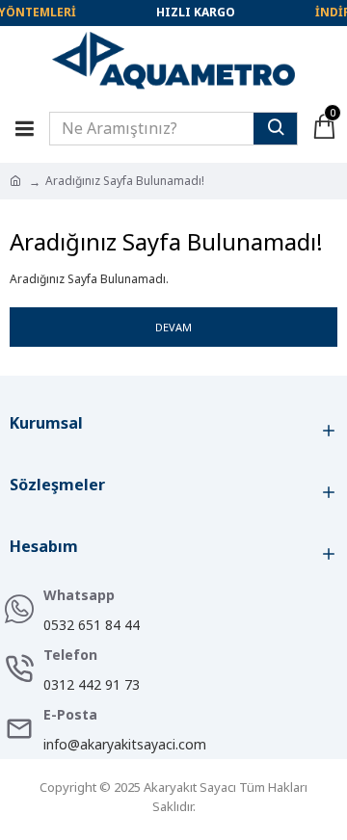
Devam (173, 327)
